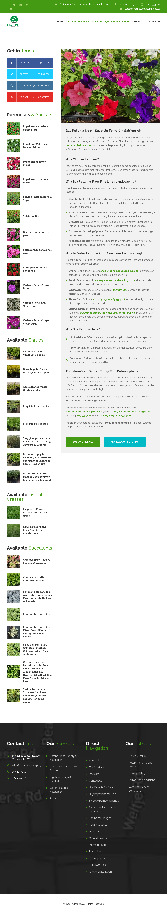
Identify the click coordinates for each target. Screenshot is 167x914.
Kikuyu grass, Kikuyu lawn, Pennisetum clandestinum (34, 530)
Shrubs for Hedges (100, 818)
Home (59, 21)
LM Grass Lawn (98, 864)
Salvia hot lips (31, 216)
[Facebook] (8, 5)
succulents (95, 831)
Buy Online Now (82, 442)
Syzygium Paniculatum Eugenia (103, 809)
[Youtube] (11, 9)
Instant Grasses (98, 824)
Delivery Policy (137, 756)
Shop (137, 21)
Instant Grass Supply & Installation (63, 757)
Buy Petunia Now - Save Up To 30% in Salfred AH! (98, 21)
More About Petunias (125, 442)
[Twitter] (14, 5)
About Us (94, 760)
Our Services (96, 767)
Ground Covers (98, 838)
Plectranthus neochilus (36, 614)
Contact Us (152, 21)
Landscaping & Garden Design (63, 768)
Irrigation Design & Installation (60, 779)
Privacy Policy (137, 773)
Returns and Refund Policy (140, 764)
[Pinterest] (26, 5)
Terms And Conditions (142, 780)
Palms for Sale (97, 844)
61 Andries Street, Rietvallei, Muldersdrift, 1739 (84, 4)
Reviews (94, 773)
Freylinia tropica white (36, 406)
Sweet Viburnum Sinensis (104, 800)
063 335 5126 (153, 4)
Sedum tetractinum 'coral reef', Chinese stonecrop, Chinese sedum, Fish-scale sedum (35, 695)
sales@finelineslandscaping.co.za (142, 9)
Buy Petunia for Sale (101, 787)
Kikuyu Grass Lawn (100, 871)
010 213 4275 (127, 4)
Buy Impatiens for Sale (102, 794)
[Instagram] (20, 5)
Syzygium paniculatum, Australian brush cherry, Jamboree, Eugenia (37, 441)
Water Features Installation (58, 789)
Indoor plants (97, 858)
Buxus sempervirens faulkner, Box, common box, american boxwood (37, 476)
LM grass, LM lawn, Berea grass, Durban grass (35, 512)
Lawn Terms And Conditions (139, 788)
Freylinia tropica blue (35, 424)
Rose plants (96, 851)
